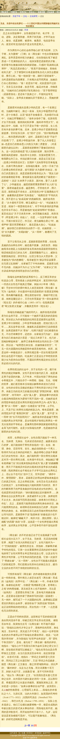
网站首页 (4, 12)
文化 (25, 16)
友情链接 (38, 733)
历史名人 (32, 12)
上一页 (27, 725)
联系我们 (30, 733)
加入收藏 (21, 733)
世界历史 (23, 12)
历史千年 (16, 16)
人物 (6, 690)
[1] (32, 725)
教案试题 (41, 12)
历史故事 (50, 12)
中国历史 (13, 12)
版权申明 (46, 733)
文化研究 (33, 16)
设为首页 (13, 733)
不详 (26, 30)
